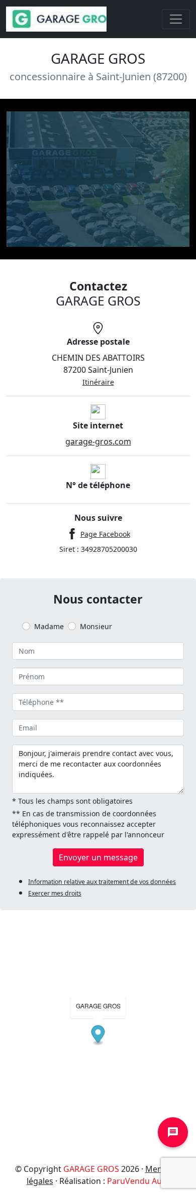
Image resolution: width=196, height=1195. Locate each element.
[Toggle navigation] (176, 19)
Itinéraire (98, 382)
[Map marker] (98, 1035)
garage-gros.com (98, 441)
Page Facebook (105, 534)
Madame (49, 626)
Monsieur (96, 626)
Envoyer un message (98, 857)
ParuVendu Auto (138, 1180)
